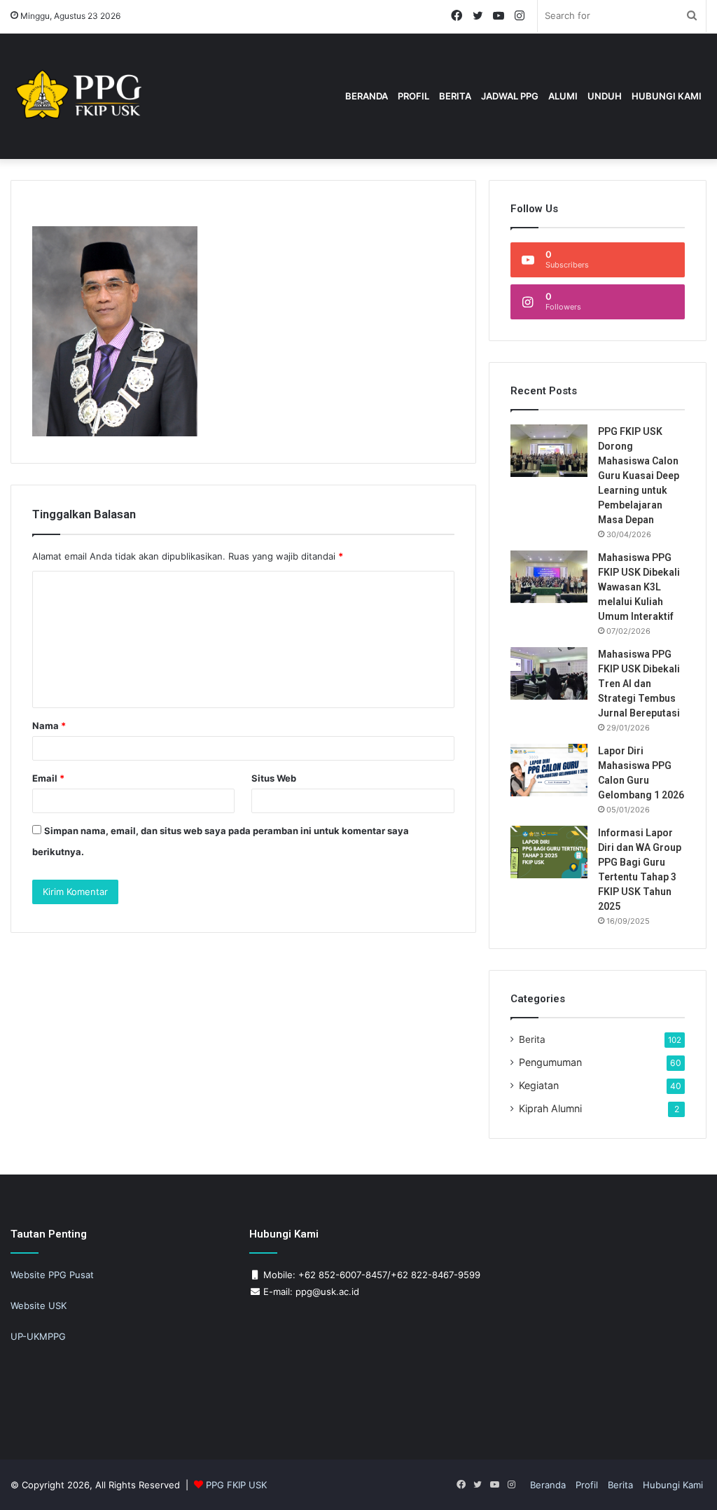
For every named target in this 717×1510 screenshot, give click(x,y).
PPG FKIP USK (236, 1484)
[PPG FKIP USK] (81, 96)
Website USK (39, 1305)
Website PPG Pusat (52, 1274)
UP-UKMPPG (38, 1336)
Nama (49, 725)
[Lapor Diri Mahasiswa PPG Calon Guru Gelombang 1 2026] (548, 770)
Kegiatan (539, 1085)
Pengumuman (550, 1062)
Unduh (604, 96)
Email (48, 778)
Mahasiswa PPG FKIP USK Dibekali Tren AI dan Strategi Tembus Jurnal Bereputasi (639, 684)
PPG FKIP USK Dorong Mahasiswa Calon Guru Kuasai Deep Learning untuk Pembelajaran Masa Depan (638, 475)
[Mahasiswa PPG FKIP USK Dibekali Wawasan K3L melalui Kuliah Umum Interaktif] (548, 576)
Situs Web (273, 778)
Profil (587, 1484)
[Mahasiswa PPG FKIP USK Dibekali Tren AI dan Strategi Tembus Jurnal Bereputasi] (548, 673)
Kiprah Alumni (550, 1108)
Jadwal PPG (509, 96)
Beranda (366, 96)
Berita (455, 96)
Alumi (563, 96)
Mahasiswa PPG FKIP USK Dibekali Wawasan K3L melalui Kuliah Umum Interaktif (639, 587)
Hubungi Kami (667, 96)
